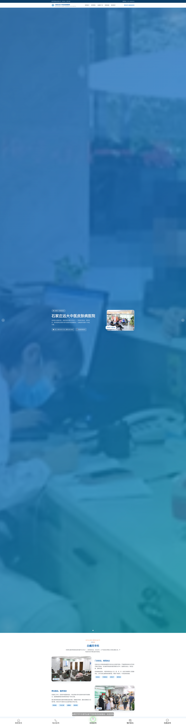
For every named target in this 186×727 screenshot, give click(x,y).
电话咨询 (55, 723)
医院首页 (18, 723)
